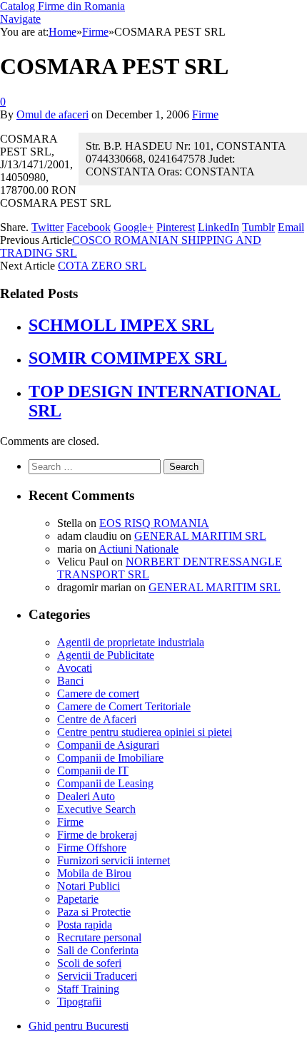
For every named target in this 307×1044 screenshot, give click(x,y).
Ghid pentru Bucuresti (79, 1026)
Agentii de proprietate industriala (130, 642)
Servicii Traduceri (97, 976)
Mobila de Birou (94, 873)
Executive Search (96, 809)
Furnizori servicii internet (113, 860)
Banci (70, 681)
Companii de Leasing (105, 783)
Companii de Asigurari (108, 745)
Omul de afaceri (52, 114)
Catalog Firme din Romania (62, 6)
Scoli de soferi (89, 963)
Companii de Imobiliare (110, 758)
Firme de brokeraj (97, 835)
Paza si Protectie (94, 912)
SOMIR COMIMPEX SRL (128, 358)
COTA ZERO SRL (102, 266)
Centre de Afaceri (96, 719)
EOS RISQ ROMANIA (154, 523)
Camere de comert (98, 693)
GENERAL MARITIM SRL (200, 536)
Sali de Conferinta (98, 950)
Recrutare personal (99, 937)
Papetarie (78, 899)
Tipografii (79, 1002)
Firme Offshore (91, 847)
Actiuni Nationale (138, 549)
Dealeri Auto (86, 796)
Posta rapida (84, 924)
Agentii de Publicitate (105, 655)
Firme (205, 114)
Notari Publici (88, 886)
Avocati (74, 668)
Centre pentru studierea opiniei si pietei (144, 732)
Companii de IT (93, 770)
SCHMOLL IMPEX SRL (121, 325)
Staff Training (88, 989)
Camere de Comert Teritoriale (124, 706)
